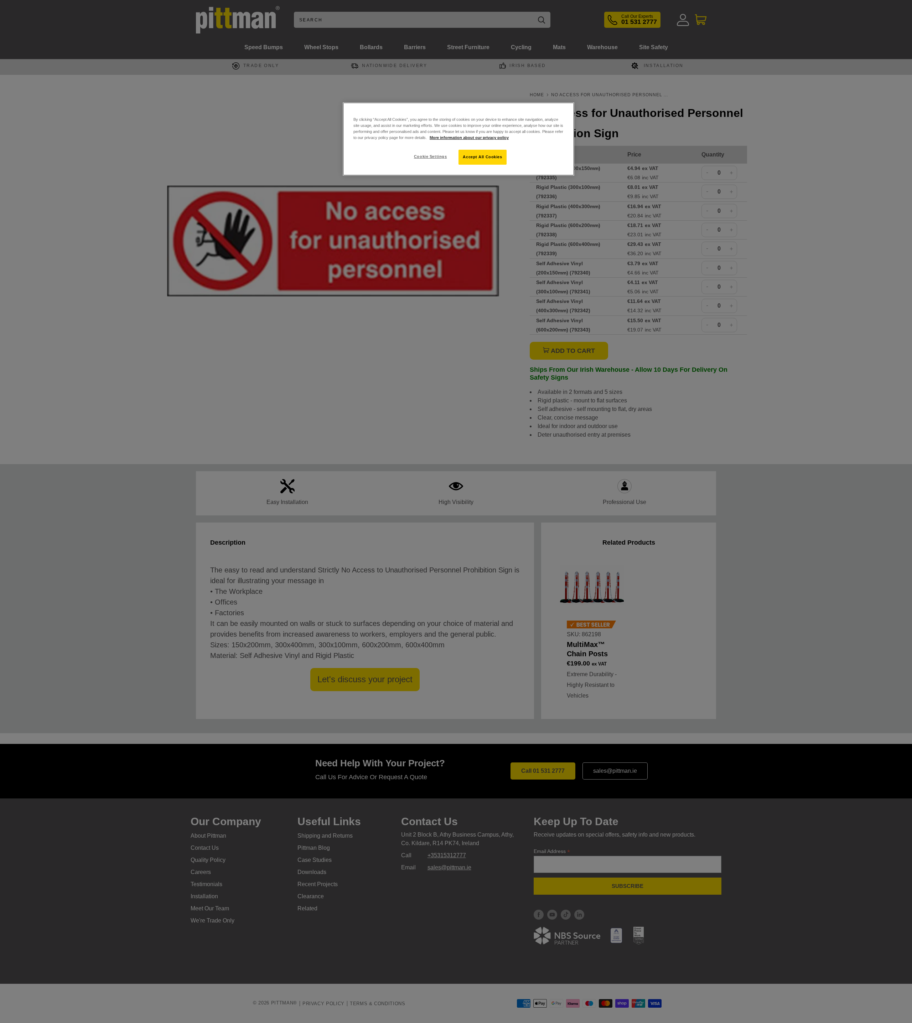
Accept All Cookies (482, 157)
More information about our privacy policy (469, 137)
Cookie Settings (430, 156)
